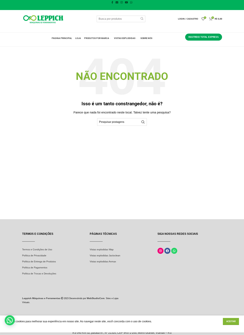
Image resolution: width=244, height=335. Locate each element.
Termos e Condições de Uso (37, 249)
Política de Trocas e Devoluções (39, 273)
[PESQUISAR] (142, 19)
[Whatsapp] (174, 251)
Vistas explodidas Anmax (103, 261)
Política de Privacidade (34, 255)
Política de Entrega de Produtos (39, 261)
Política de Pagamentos (34, 267)
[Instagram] (160, 251)
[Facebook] (167, 251)
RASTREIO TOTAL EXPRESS (203, 37)
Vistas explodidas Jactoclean (105, 255)
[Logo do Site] (43, 18)
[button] (10, 320)
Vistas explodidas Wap (102, 249)
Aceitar (231, 321)
